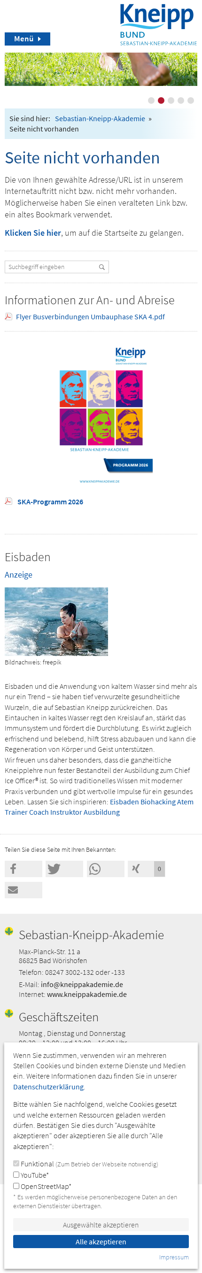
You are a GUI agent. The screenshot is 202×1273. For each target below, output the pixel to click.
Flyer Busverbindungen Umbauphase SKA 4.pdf (90, 316)
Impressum (174, 1257)
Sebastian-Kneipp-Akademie (100, 118)
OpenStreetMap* (45, 1186)
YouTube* (34, 1175)
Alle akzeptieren (101, 1241)
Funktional (88, 1163)
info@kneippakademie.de (82, 984)
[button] (23, 869)
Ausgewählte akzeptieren (101, 1224)
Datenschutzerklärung (48, 1086)
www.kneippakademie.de (87, 994)
